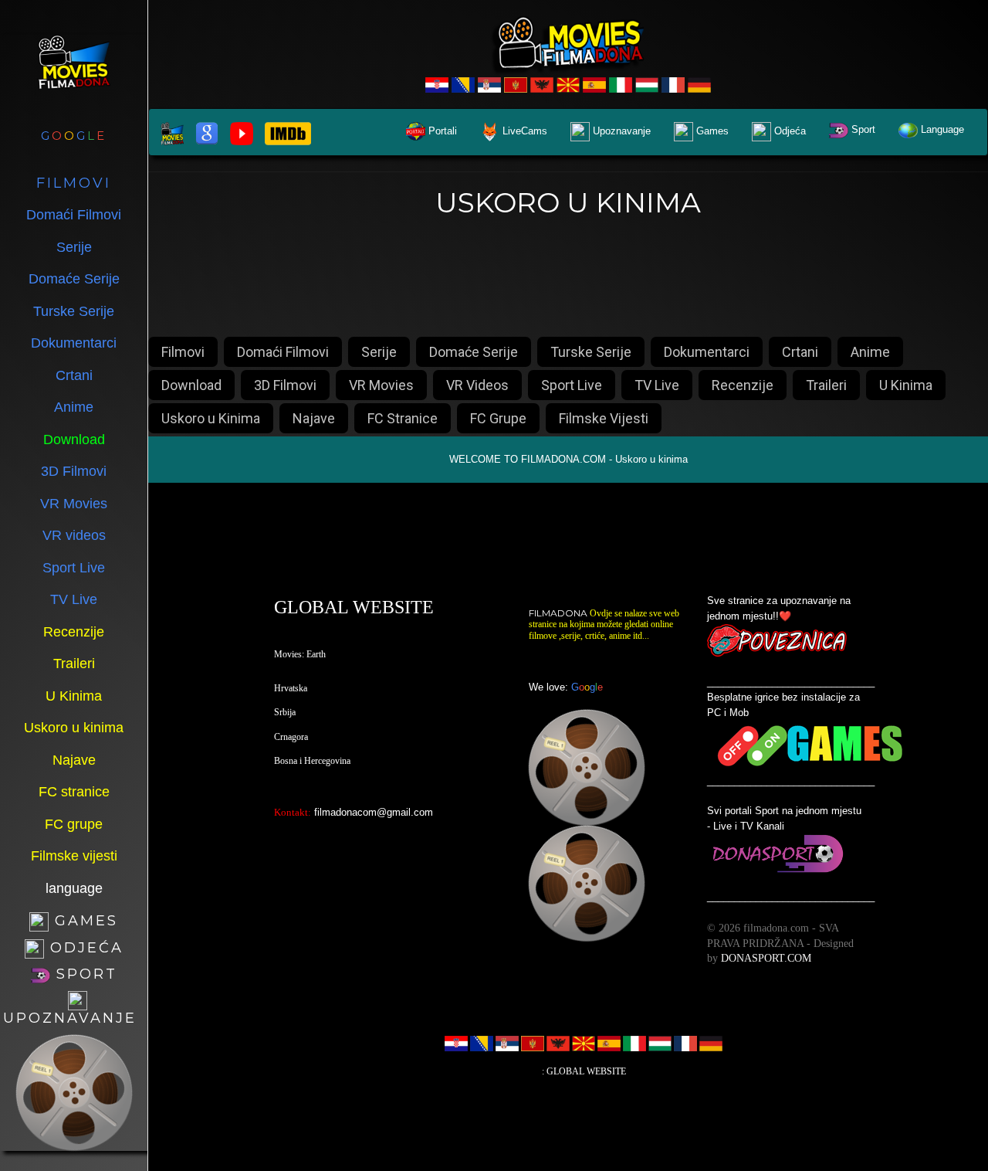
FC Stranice (402, 418)
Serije (379, 352)
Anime (870, 352)
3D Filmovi (285, 385)
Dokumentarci (706, 352)
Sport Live (571, 385)
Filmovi (183, 352)
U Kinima (905, 385)
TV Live (656, 385)
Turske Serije (590, 352)
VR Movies (381, 385)
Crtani (800, 352)
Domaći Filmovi (283, 352)
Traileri (826, 385)
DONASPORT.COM (766, 958)
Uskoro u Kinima (210, 418)
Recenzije (742, 385)
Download (191, 385)
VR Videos (477, 385)
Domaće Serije (473, 352)
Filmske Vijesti (603, 418)
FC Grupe (498, 418)
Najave (314, 418)
